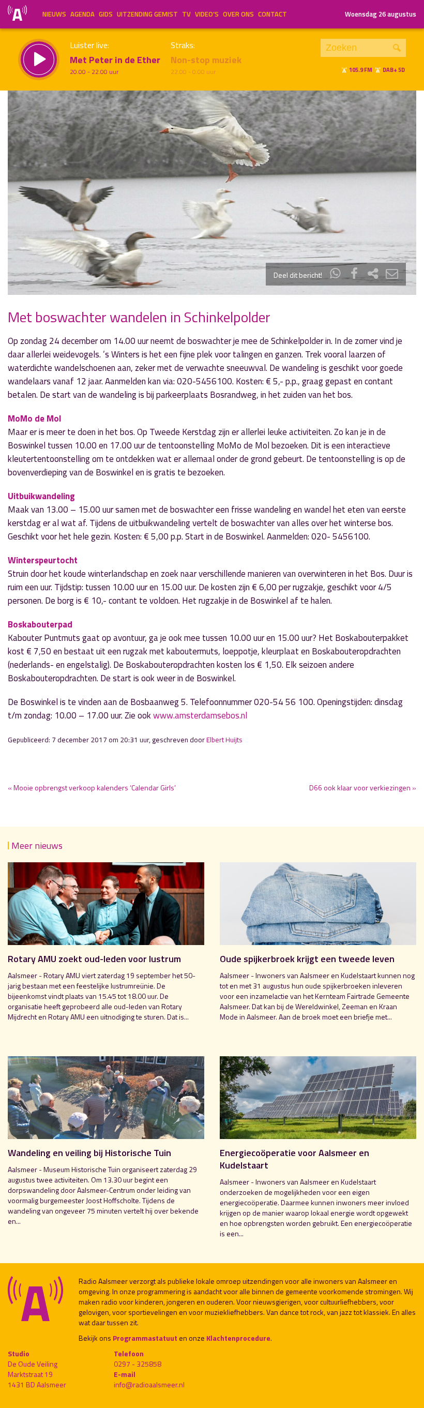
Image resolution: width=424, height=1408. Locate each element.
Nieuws (54, 14)
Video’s (207, 14)
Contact (272, 14)
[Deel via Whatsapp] (335, 274)
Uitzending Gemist (147, 14)
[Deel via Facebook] (354, 274)
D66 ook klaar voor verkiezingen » (362, 787)
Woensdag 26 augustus (380, 14)
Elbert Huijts (224, 740)
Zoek (397, 48)
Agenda (82, 14)
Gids (106, 14)
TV (186, 14)
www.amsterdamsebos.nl (200, 715)
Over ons (238, 14)
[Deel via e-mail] (392, 274)
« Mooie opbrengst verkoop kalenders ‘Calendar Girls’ (92, 787)
